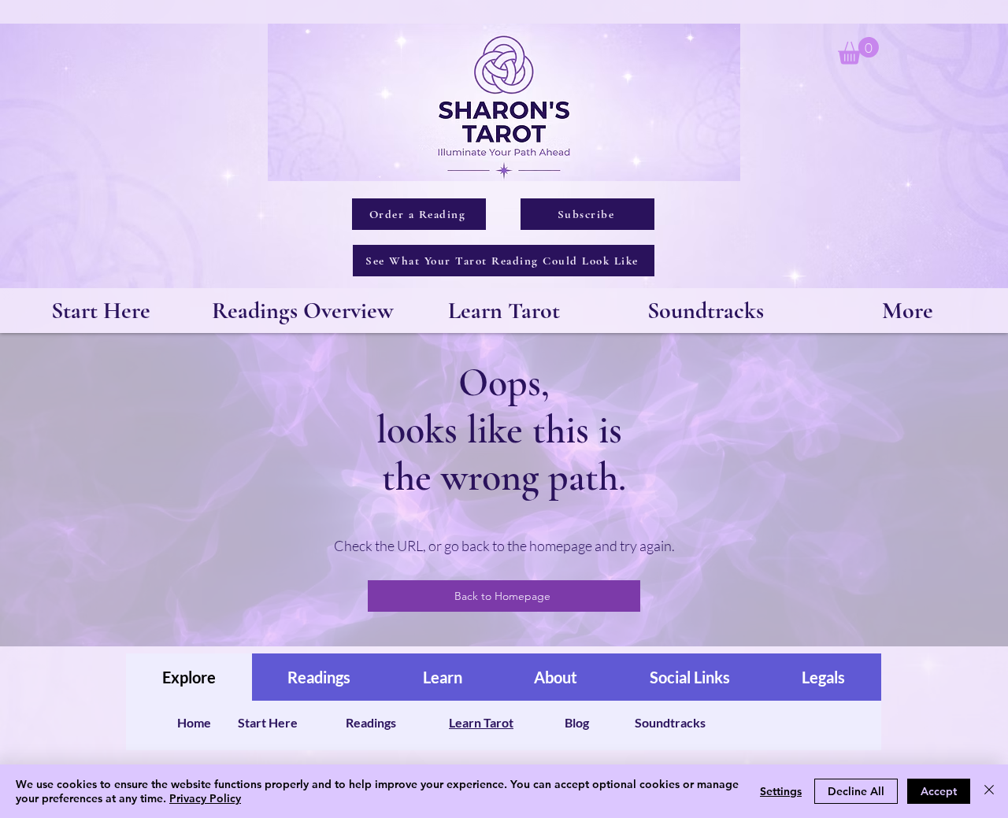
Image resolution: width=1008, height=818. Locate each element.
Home (194, 722)
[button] (858, 51)
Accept (939, 791)
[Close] (989, 791)
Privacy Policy (205, 798)
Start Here (268, 722)
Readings (371, 722)
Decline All (856, 791)
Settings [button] (781, 791)
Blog (577, 722)
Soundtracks (670, 722)
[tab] (189, 677)
